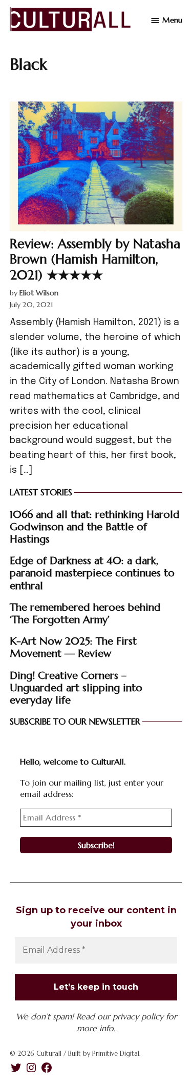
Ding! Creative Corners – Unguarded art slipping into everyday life (76, 688)
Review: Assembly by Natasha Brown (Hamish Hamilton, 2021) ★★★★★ (95, 259)
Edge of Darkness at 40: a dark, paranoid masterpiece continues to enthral (92, 573)
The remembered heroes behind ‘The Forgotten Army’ (85, 613)
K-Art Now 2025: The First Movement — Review (73, 647)
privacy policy (138, 1016)
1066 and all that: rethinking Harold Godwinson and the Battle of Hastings (95, 527)
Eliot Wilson (38, 292)
